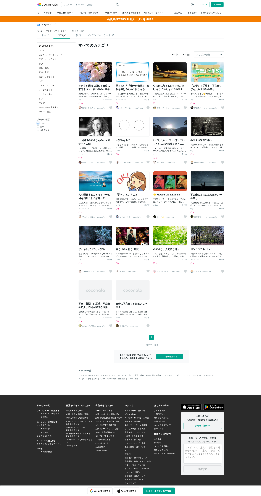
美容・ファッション (165, 375)
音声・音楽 (151, 375)
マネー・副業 (132, 378)
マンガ (102, 378)
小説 (178, 375)
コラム (81, 100)
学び (191, 151)
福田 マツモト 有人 (89, 162)
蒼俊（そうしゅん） (163, 108)
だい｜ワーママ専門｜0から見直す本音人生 (126, 108)
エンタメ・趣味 (85, 378)
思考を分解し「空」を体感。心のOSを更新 (200, 162)
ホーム (39, 30)
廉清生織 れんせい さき (88, 108)
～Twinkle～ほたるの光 (89, 271)
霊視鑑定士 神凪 (200, 217)
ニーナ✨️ (160, 217)
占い (154, 154)
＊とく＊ (197, 271)
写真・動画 (139, 375)
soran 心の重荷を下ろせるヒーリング (89, 326)
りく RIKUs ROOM (126, 162)
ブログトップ (51, 30)
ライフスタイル (121, 100)
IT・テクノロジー (189, 375)
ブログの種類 (43, 119)
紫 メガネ (161, 162)
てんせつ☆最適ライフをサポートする (88, 217)
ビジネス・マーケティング (97, 375)
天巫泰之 (123, 271)
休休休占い (124, 326)
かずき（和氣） (125, 217)
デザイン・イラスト (118, 375)
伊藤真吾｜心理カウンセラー (200, 108)
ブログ (63, 30)
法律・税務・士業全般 (116, 378)
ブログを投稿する (170, 356)
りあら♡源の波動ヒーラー (163, 271)
